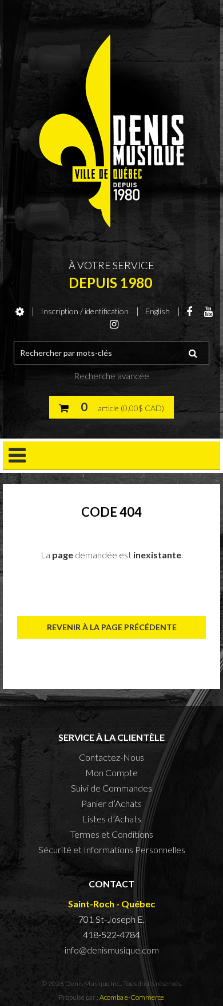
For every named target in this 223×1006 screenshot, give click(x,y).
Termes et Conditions (111, 834)
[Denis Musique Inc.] (111, 131)
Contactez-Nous (111, 757)
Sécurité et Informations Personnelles (111, 849)
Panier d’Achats (111, 803)
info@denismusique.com (112, 949)
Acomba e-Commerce (131, 997)
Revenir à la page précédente (112, 627)
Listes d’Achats (111, 818)
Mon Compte (111, 772)
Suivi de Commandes (111, 787)
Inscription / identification (85, 311)
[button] (111, 407)
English (157, 311)
